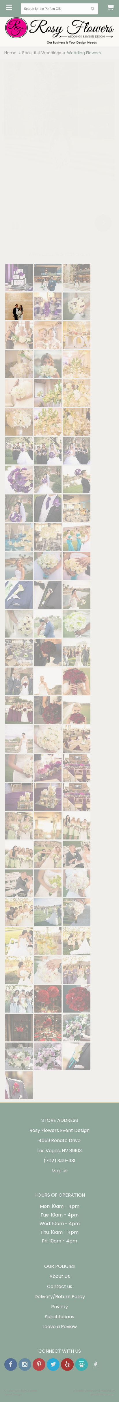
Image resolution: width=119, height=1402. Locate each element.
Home (10, 53)
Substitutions (59, 1316)
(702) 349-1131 (59, 1160)
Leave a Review (59, 1326)
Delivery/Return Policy (59, 1296)
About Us (59, 1276)
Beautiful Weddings (41, 53)
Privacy (59, 1306)
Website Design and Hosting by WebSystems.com (94, 1392)
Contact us (59, 1286)
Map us (59, 1170)
